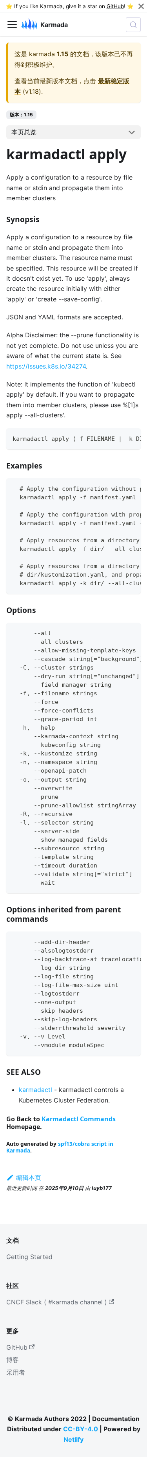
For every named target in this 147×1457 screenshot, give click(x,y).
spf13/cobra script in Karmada (59, 1147)
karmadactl (35, 1090)
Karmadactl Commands (79, 1119)
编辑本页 (28, 1177)
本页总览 (23, 132)
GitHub (115, 6)
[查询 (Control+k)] (133, 24)
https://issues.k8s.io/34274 (46, 366)
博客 (12, 1360)
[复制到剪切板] (131, 438)
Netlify (73, 1439)
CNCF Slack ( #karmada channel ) (56, 1302)
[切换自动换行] (116, 438)
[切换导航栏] (12, 24)
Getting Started (29, 1257)
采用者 (15, 1372)
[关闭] (141, 6)
